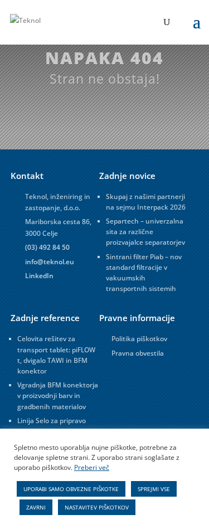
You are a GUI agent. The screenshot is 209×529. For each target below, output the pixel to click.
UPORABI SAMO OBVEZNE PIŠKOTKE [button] (71, 489)
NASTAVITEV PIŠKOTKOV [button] (97, 507)
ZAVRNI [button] (36, 507)
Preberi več (91, 467)
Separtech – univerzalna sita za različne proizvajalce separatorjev (145, 231)
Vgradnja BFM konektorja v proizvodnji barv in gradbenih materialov (57, 395)
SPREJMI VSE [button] (154, 489)
